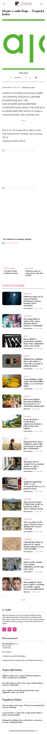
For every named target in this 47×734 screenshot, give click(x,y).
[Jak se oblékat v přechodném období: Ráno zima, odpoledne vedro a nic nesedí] (11, 341)
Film (25, 479)
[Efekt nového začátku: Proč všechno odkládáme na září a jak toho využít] (11, 564)
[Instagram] (9, 629)
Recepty (26, 376)
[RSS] (15, 629)
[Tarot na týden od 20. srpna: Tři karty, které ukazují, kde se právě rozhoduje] (11, 524)
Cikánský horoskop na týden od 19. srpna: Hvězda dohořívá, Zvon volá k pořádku (34, 545)
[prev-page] (3, 596)
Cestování (27, 416)
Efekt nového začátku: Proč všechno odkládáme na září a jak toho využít (34, 565)
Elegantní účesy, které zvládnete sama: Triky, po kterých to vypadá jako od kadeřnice (33, 445)
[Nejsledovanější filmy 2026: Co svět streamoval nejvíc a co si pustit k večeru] (11, 483)
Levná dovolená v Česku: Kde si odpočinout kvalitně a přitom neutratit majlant (33, 424)
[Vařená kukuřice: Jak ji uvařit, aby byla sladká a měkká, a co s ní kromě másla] (11, 381)
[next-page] (7, 596)
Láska (26, 459)
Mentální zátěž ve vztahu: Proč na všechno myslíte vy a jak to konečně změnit (34, 465)
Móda (25, 336)
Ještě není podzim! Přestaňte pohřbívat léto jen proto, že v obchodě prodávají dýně (34, 402)
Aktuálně (27, 396)
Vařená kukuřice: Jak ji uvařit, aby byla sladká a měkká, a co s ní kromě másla (34, 382)
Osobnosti (27, 579)
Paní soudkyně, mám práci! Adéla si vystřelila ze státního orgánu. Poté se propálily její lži (34, 585)
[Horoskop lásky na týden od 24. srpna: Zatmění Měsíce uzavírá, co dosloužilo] (11, 320)
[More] (36, 77)
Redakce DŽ (15, 87)
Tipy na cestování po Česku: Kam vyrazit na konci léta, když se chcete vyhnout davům (33, 505)
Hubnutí (26, 356)
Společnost (28, 293)
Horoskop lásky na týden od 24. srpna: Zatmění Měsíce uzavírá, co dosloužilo (33, 322)
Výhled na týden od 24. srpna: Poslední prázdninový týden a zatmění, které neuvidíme (33, 301)
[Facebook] (4, 629)
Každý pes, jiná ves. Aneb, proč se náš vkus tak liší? (34, 273)
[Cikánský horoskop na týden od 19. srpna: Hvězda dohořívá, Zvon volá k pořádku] (11, 544)
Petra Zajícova (28, 308)
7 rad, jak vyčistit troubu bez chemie (10, 272)
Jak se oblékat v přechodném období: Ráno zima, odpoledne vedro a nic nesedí (33, 342)
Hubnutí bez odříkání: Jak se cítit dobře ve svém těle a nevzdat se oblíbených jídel (33, 362)
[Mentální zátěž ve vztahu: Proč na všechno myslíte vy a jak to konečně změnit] (11, 463)
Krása (26, 438)
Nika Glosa (27, 409)
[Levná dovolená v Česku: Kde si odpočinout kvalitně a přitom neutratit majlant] (11, 421)
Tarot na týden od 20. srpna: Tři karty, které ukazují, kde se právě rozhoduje (33, 525)
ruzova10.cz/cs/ (11, 242)
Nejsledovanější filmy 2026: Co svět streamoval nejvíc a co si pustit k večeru (34, 485)
